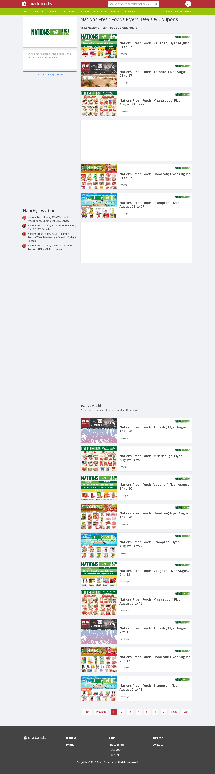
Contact (157, 744)
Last (186, 711)
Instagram (116, 744)
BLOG (26, 11)
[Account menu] (188, 4)
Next (174, 711)
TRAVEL (53, 11)
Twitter (114, 755)
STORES (130, 11)
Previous (101, 711)
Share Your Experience (50, 74)
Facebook (115, 750)
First (86, 711)
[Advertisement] (50, 102)
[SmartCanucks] (22, 4)
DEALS (39, 11)
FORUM (115, 11)
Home (70, 744)
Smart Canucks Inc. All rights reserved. (117, 762)
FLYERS (84, 11)
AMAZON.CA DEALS (178, 11)
